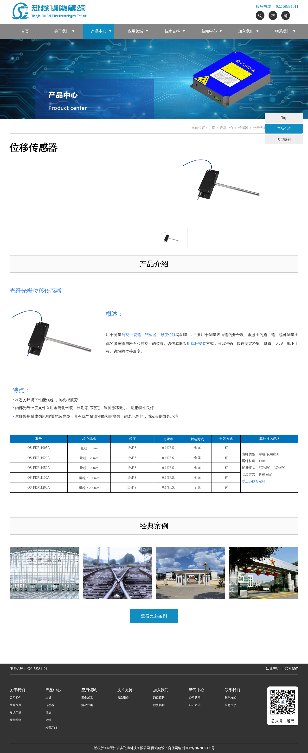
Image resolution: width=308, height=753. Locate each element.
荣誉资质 (15, 705)
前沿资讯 (194, 705)
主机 (48, 697)
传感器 (243, 128)
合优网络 (174, 748)
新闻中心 (209, 31)
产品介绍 (284, 128)
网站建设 (158, 748)
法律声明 (272, 669)
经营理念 (15, 720)
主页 (211, 128)
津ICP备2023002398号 (198, 748)
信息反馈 (230, 705)
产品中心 (98, 31)
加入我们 (246, 31)
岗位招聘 (159, 697)
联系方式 (230, 697)
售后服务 (123, 697)
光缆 (48, 720)
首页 (25, 31)
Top (284, 118)
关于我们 (62, 31)
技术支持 (172, 31)
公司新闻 (194, 697)
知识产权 (15, 712)
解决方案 (87, 705)
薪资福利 (159, 705)
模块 (48, 712)
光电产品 (51, 727)
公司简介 (15, 697)
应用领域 (135, 31)
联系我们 (282, 31)
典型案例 (284, 139)
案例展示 (87, 697)
